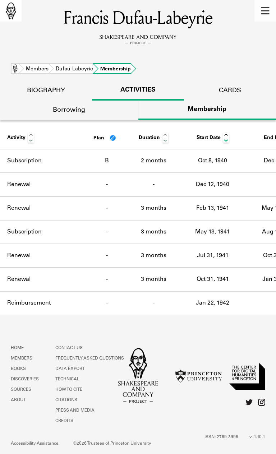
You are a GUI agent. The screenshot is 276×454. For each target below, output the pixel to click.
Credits (64, 421)
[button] (265, 11)
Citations (66, 400)
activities (138, 90)
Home (15, 69)
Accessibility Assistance (35, 443)
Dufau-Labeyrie (74, 69)
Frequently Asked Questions (89, 358)
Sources (21, 390)
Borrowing (69, 110)
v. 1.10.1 (257, 437)
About (18, 400)
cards (230, 91)
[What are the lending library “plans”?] (113, 138)
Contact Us (69, 348)
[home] (11, 11)
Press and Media (75, 410)
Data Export (70, 369)
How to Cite (68, 390)
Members (37, 69)
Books (18, 369)
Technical (67, 379)
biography (46, 91)
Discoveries (25, 379)
